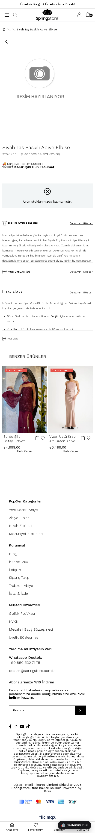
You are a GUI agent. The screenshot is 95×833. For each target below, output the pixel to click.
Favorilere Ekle (43, 438)
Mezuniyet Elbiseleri (26, 534)
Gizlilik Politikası (22, 613)
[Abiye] (13, 29)
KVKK (13, 621)
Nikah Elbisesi (20, 525)
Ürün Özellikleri (23, 223)
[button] (21, 427)
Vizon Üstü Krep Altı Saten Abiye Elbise (62, 438)
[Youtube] (22, 726)
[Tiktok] (28, 726)
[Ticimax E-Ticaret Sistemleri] (47, 817)
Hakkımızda (18, 561)
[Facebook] (10, 726)
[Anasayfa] (8, 29)
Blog (13, 554)
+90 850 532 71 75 (25, 660)
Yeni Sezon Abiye (23, 510)
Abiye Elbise (19, 518)
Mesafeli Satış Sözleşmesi (31, 629)
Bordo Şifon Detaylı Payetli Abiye (14, 438)
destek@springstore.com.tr (32, 670)
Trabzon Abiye (21, 585)
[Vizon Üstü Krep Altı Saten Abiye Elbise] (70, 399)
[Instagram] (15, 726)
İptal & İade (12, 291)
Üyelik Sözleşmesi (24, 637)
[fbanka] (48, 802)
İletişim (15, 569)
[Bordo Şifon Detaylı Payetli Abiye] (24, 399)
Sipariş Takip (19, 577)
